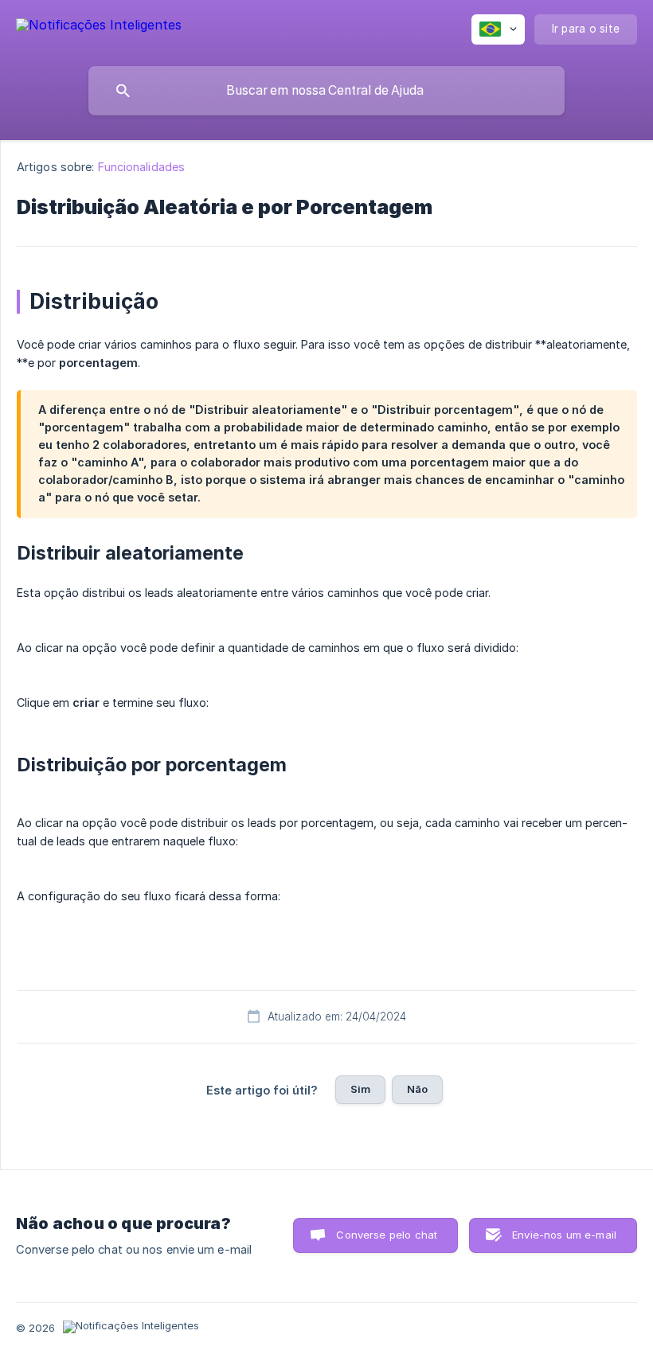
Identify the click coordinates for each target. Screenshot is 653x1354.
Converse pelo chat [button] (386, 1234)
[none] (99, 27)
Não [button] (417, 1089)
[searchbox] (326, 90)
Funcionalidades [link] (142, 167)
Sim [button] (360, 1089)
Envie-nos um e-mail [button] (564, 1234)
